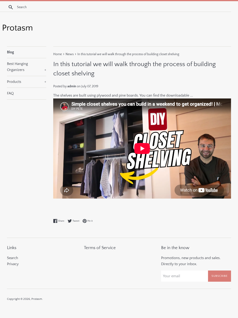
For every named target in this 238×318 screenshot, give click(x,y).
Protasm (36, 299)
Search (12, 258)
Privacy (13, 264)
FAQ (10, 93)
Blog (10, 52)
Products (26, 82)
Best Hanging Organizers (26, 67)
